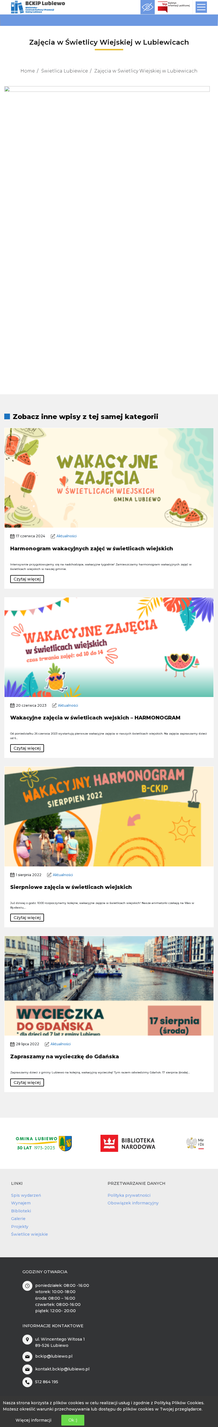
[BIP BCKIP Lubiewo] (174, 7)
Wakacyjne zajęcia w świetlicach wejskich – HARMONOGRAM (95, 718)
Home (27, 71)
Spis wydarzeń (26, 1195)
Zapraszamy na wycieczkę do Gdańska (64, 1056)
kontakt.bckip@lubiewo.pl (62, 1369)
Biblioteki (21, 1211)
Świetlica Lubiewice (64, 71)
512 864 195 (46, 1381)
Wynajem (21, 1203)
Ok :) (72, 1420)
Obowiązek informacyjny (133, 1203)
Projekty (19, 1226)
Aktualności (66, 536)
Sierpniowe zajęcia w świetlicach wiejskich (71, 887)
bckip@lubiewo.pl (53, 1356)
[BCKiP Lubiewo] (38, 7)
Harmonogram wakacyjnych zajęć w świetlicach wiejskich (91, 549)
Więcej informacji (33, 1420)
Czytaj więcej (27, 579)
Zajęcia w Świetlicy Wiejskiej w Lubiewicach (146, 71)
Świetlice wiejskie (29, 1234)
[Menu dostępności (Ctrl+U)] (148, 7)
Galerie (18, 1218)
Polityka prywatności (129, 1195)
